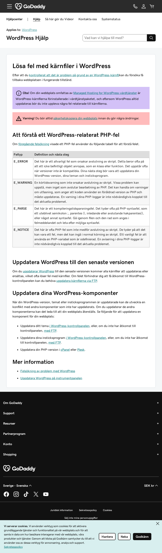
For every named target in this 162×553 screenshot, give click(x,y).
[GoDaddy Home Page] (19, 468)
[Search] (151, 37)
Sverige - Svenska (15, 485)
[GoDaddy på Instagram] (16, 496)
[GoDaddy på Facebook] (6, 496)
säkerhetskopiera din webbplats (75, 118)
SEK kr (149, 485)
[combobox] (114, 38)
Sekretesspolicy (88, 510)
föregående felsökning (33, 143)
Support (8, 413)
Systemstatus (111, 19)
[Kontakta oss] (135, 6)
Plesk (81, 349)
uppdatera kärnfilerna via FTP (76, 280)
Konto (7, 444)
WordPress (29, 29)
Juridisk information (61, 510)
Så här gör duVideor (59, 19)
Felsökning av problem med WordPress (47, 370)
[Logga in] (143, 6)
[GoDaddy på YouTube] (46, 496)
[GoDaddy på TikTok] (26, 496)
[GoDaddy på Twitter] (36, 496)
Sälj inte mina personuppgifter (81, 518)
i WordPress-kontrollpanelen (69, 325)
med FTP (50, 330)
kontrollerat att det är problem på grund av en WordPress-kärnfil (74, 75)
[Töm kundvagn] (152, 6)
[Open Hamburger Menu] (7, 6)
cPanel (65, 349)
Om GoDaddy (12, 402)
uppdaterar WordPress (38, 271)
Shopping (9, 454)
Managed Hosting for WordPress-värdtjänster (105, 92)
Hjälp (36, 19)
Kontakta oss (87, 19)
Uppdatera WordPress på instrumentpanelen (51, 378)
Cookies (107, 510)
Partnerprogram (14, 433)
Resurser (9, 423)
